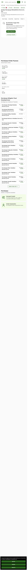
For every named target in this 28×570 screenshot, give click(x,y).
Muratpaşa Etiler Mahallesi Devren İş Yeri (8, 168)
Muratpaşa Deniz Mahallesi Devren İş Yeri (8, 146)
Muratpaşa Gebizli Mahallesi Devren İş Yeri (9, 177)
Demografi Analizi (10, 196)
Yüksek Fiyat (23, 18)
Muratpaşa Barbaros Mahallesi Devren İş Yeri (12, 119)
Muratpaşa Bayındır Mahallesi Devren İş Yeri (9, 123)
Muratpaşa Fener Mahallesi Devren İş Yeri (8, 173)
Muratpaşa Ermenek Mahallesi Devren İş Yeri (9, 164)
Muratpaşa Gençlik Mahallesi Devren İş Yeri (9, 182)
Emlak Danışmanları (11, 204)
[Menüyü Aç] (2, 2)
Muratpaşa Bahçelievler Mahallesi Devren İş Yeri (8, 110)
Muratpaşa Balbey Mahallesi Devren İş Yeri (9, 114)
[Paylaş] (25, 2)
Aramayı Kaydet (11, 34)
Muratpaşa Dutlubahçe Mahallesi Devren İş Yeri (10, 155)
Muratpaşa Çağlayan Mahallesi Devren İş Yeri (9, 132)
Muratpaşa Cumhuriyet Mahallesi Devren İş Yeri (10, 128)
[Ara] (18, 2)
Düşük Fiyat (16, 18)
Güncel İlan (10, 18)
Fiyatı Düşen (4, 18)
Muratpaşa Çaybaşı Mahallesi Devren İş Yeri (9, 137)
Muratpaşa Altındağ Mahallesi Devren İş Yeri (9, 105)
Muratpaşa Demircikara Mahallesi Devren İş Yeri (8, 141)
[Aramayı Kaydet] (22, 2)
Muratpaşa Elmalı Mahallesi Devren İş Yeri (8, 159)
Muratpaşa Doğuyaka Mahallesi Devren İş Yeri (10, 150)
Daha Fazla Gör (13, 186)
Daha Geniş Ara (11, 31)
